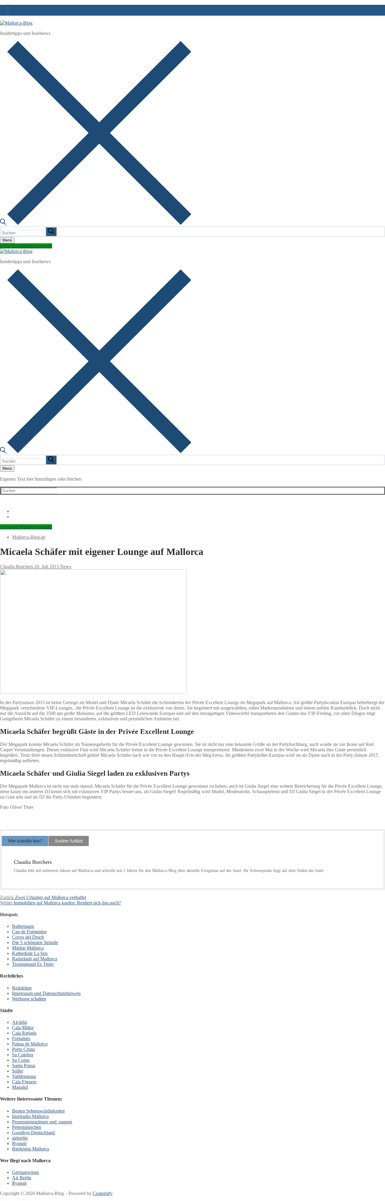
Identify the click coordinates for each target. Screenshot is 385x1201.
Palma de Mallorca (30, 1043)
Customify (102, 1193)
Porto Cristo (23, 1049)
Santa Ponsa (23, 1065)
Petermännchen (26, 1127)
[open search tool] (95, 223)
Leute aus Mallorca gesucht (26, 245)
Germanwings (25, 1172)
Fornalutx (21, 1038)
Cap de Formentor (29, 931)
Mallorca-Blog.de (28, 537)
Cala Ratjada (24, 1033)
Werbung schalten (29, 998)
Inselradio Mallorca (30, 1116)
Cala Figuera (24, 1081)
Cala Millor (23, 1027)
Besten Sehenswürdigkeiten (38, 1110)
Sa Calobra (22, 1054)
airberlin (20, 1138)
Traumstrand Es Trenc (33, 964)
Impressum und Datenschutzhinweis (46, 993)
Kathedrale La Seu (30, 953)
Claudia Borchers (16, 566)
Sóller (17, 1070)
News (65, 566)
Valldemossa (24, 1076)
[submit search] (51, 231)
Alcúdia (19, 1022)
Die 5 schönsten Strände (35, 942)
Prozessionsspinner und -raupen (42, 1121)
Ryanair (19, 1143)
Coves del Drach (28, 937)
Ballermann (23, 926)
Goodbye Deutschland (33, 1132)
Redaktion (22, 987)
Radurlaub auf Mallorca (34, 958)
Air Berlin (21, 1177)
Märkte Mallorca (28, 947)
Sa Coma (20, 1060)
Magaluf (20, 1087)
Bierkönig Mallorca (30, 1148)
